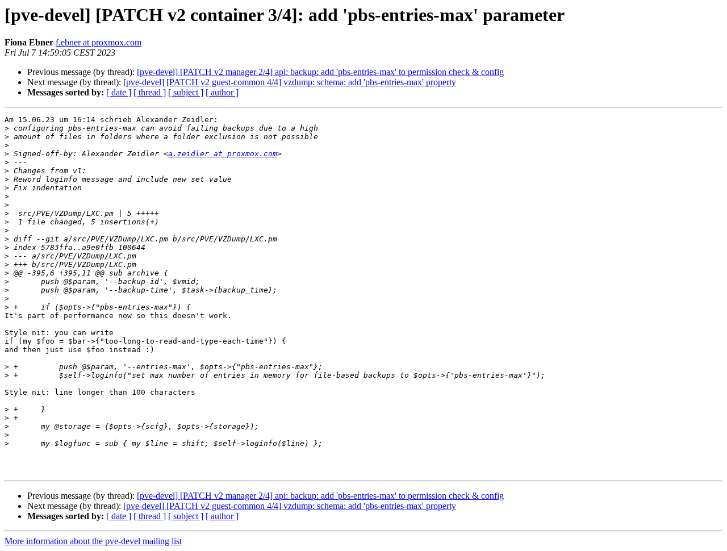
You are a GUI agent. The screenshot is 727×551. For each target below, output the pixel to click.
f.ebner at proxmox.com (98, 42)
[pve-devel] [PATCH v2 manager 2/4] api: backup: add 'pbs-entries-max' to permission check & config (320, 72)
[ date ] (118, 92)
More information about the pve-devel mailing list (93, 541)
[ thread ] (149, 92)
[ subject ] (185, 92)
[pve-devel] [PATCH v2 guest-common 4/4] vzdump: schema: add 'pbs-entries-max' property (289, 82)
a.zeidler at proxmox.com (222, 153)
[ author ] (222, 92)
